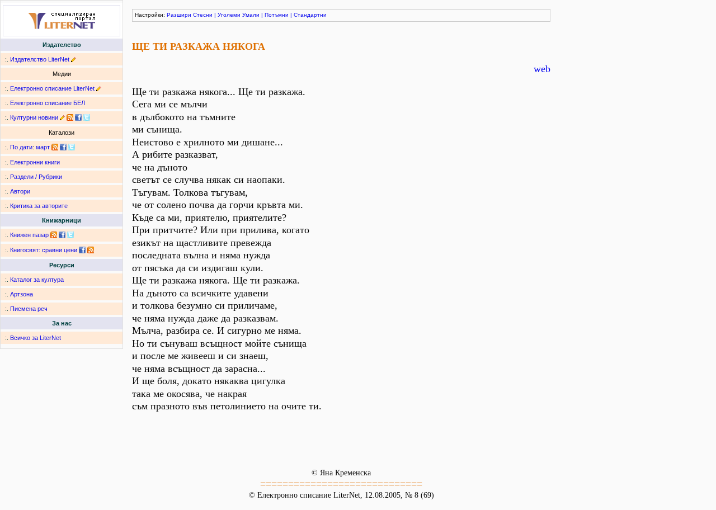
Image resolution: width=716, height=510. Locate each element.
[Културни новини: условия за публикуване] (62, 117)
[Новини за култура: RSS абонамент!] (70, 117)
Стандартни (310, 15)
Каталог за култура (37, 279)
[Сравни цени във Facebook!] (82, 250)
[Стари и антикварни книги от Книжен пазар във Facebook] (62, 235)
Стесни (203, 15)
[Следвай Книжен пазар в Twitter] (70, 235)
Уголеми (229, 15)
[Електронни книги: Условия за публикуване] (73, 59)
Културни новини (34, 117)
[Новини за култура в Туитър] (86, 117)
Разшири (179, 15)
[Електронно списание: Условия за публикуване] (98, 88)
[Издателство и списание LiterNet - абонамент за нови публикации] (54, 147)
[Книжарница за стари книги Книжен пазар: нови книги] (53, 235)
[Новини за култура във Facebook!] (78, 117)
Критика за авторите (39, 205)
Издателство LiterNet (39, 59)
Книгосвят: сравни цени (43, 250)
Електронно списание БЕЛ (47, 103)
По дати (21, 147)
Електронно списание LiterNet (52, 88)
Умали (251, 15)
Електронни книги (35, 162)
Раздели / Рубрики (36, 176)
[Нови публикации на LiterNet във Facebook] (63, 147)
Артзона (21, 294)
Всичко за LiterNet (35, 337)
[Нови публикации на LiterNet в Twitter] (71, 147)
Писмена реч (29, 308)
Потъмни (277, 15)
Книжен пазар (29, 235)
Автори (20, 191)
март (43, 147)
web (542, 68)
